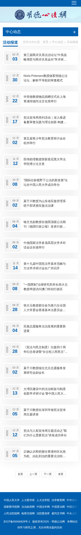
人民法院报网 (12, 513)
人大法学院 (43, 500)
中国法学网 (43, 506)
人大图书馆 (28, 500)
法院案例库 (43, 513)
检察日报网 (28, 513)
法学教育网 (58, 500)
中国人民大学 (12, 500)
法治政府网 (28, 506)
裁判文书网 (58, 513)
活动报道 (72, 41)
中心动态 (57, 41)
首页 (45, 41)
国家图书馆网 (12, 506)
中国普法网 (58, 506)
